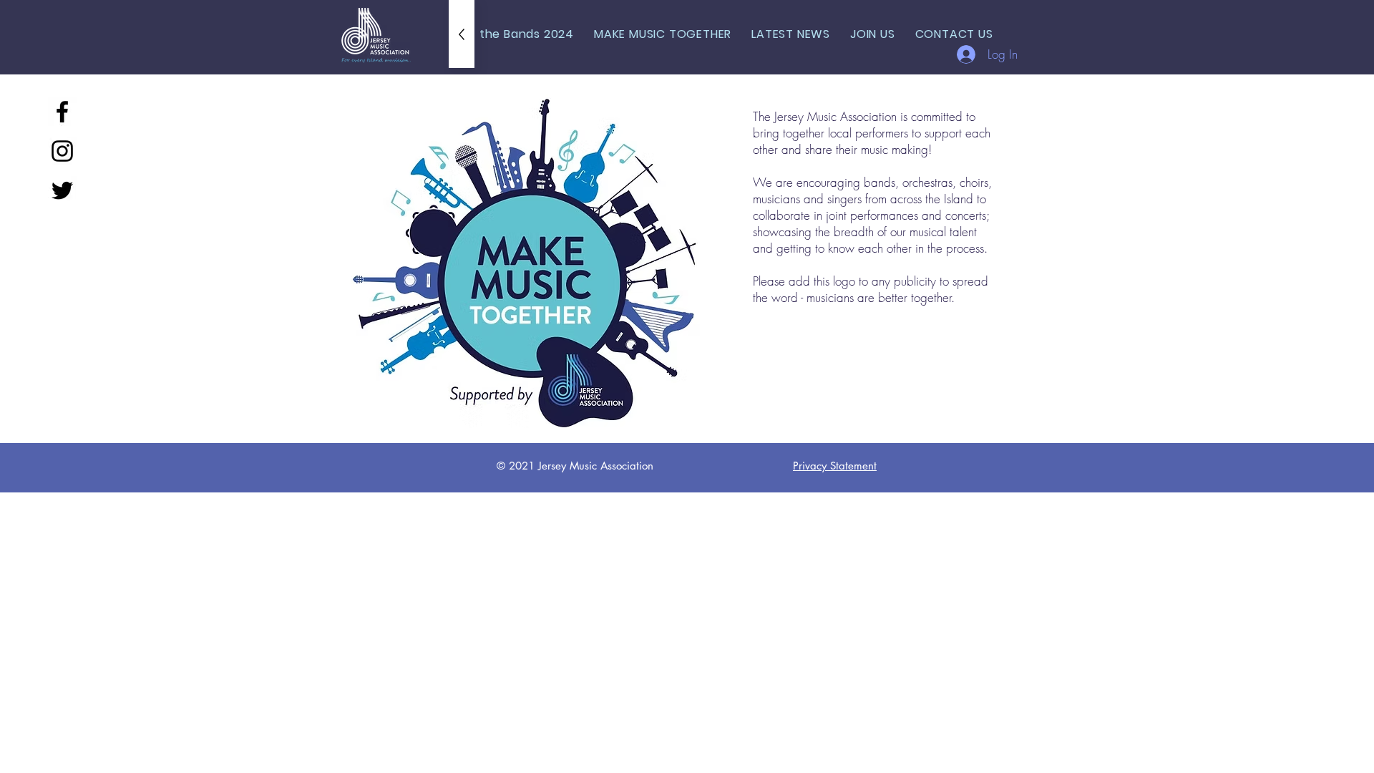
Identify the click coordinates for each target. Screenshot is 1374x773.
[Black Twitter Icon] (62, 190)
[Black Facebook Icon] (62, 111)
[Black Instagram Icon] (62, 151)
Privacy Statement (835, 465)
